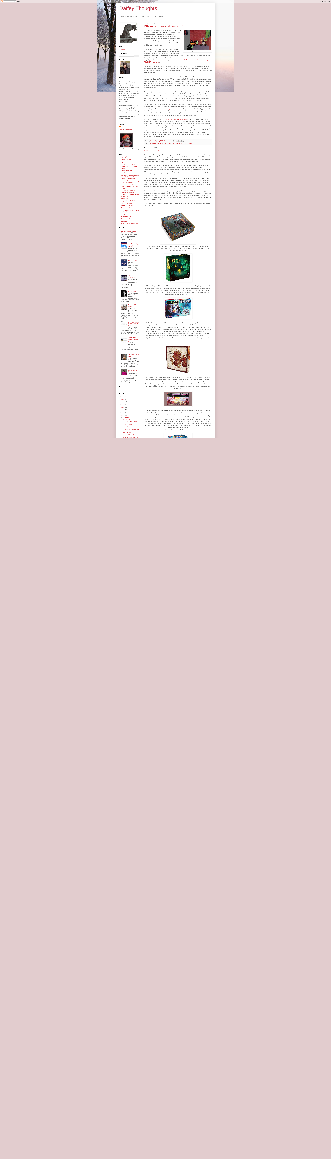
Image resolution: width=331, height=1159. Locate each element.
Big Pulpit (124, 157)
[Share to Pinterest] (183, 141)
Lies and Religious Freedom (156, 810)
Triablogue (124, 221)
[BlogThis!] (178, 141)
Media (123, 517)
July (124, 465)
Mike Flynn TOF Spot (127, 205)
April (124, 473)
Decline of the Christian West (156, 143)
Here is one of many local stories (183, 860)
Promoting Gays (176, 143)
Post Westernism (125, 527)
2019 (123, 415)
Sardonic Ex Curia (126, 216)
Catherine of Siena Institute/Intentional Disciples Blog (129, 160)
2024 (123, 401)
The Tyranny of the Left (186, 143)
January (125, 481)
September (126, 459)
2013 (123, 498)
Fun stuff (151, 621)
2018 (123, 484)
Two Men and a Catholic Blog (129, 223)
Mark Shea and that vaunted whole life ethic (133, 323)
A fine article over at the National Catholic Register (160, 1066)
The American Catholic (127, 219)
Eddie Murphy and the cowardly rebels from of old (164, 26)
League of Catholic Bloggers (129, 201)
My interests (124, 542)
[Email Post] (173, 141)
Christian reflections (154, 1079)
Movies (165, 1055)
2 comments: (167, 141)
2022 (123, 407)
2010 (123, 506)
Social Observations (126, 533)
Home (178, 1134)
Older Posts (208, 1134)
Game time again (151, 151)
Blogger (181, 1147)
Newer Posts (148, 1134)
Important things (164, 696)
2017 (123, 487)
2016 (123, 489)
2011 (123, 503)
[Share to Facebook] (181, 141)
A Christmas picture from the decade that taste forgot (166, 903)
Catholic (123, 515)
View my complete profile (126, 129)
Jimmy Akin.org (125, 198)
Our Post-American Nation (160, 776)
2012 (123, 500)
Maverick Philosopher (127, 203)
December (126, 417)
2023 (123, 404)
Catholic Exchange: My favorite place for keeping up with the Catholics (130, 166)
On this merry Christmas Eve (156, 703)
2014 (123, 495)
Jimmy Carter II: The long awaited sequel (133, 244)
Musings (161, 1130)
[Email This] (176, 141)
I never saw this (132, 260)
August (125, 462)
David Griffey (125, 127)
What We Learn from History (129, 529)
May (124, 470)
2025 (123, 399)
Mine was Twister (151, 783)
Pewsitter (123, 214)
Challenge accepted (133, 291)
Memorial (155, 1130)
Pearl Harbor (149, 1087)
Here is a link (183, 1091)
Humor (150, 977)
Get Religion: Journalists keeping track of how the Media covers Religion (130, 186)
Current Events (152, 895)
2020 (123, 412)
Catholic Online (125, 173)
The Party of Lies (164, 895)
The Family (167, 621)
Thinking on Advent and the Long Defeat (161, 1062)
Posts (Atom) (155, 1138)
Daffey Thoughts (138, 8)
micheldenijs (168, 1147)
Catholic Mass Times (126, 170)
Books (150, 1055)
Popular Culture (171, 1055)
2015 (123, 492)
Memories (156, 621)
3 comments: (167, 619)
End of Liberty (167, 143)
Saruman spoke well (169, 109)
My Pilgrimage (125, 538)
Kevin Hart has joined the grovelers (176, 119)
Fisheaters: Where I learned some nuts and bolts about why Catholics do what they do (130, 176)
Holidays (151, 696)
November (126, 454)
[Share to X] (180, 141)
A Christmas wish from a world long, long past (159, 707)
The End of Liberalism (127, 524)
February (125, 478)
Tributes (165, 1130)
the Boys (162, 621)
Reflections (170, 776)
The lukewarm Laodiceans (128, 231)
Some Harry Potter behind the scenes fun (161, 984)
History (150, 1130)
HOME (123, 49)
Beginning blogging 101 (127, 535)
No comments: (168, 693)
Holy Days (156, 696)
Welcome (123, 545)
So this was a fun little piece (172, 1045)
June (124, 467)
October (125, 456)
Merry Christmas (151, 629)
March (125, 475)
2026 (123, 396)
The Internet (124, 540)
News (158, 895)
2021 (123, 410)
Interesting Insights (169, 1079)
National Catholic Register (128, 208)
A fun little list (149, 787)
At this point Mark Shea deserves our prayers (133, 339)
